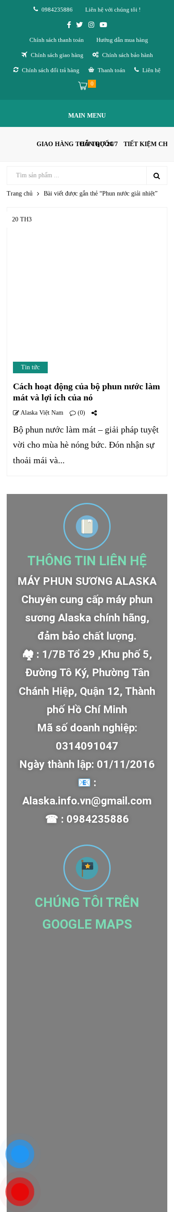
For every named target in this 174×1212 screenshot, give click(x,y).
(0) (80, 412)
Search (156, 175)
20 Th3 (22, 219)
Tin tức (30, 367)
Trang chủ (20, 193)
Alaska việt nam (41, 412)
